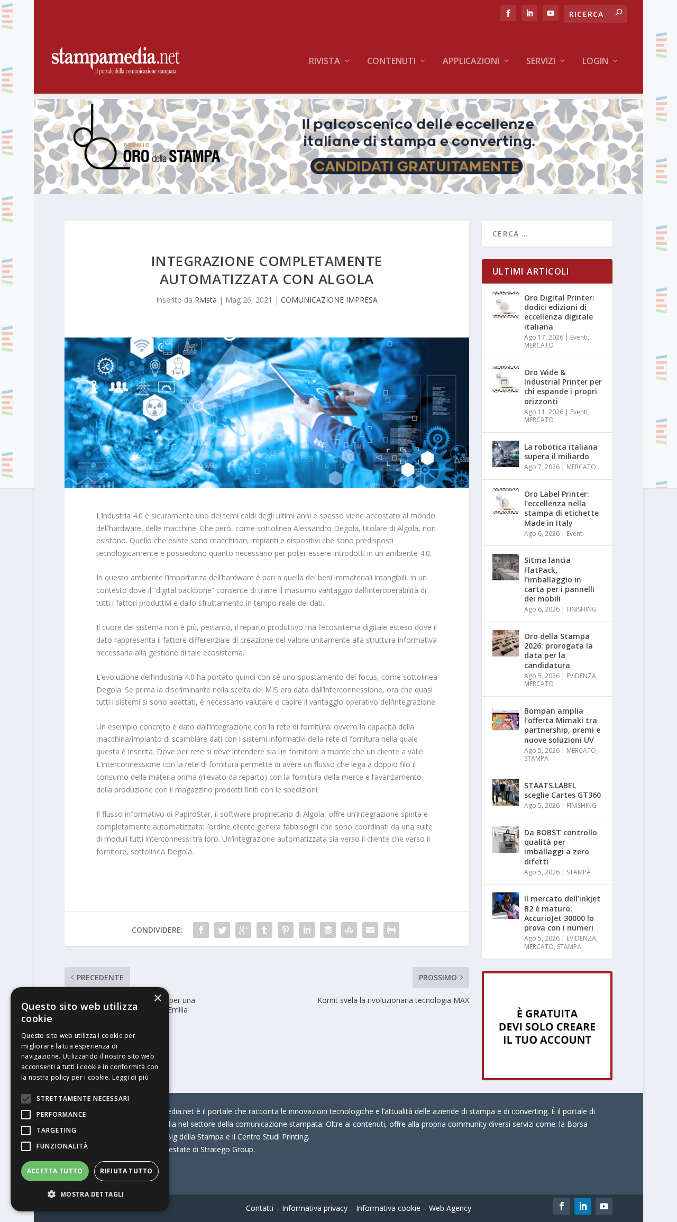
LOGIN (595, 62)
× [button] (157, 998)
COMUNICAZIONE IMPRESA (329, 300)
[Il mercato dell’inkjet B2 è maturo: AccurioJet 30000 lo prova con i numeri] (505, 905)
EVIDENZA (581, 675)
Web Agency (450, 1208)
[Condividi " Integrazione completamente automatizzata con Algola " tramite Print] (391, 930)
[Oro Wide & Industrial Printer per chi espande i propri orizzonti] (505, 379)
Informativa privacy (314, 1208)
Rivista (324, 62)
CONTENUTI (391, 62)
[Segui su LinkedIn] (582, 1206)
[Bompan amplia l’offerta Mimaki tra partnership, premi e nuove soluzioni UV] (505, 718)
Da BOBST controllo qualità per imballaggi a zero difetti (560, 847)
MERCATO (539, 345)
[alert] (90, 1099)
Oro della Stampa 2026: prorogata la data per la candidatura (558, 650)
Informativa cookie (388, 1208)
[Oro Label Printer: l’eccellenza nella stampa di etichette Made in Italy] (505, 501)
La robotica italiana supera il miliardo (561, 451)
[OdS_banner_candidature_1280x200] (338, 191)
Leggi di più (130, 1077)
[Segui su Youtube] (604, 1206)
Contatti (259, 1208)
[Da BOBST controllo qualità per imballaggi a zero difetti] (505, 839)
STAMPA (536, 758)
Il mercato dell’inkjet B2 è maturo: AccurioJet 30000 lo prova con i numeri (562, 913)
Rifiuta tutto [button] (126, 1170)
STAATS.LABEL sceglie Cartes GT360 (562, 790)
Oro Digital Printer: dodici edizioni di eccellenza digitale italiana (559, 312)
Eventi (579, 337)
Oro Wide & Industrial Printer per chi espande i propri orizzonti (563, 386)
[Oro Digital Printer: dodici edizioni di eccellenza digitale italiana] (505, 304)
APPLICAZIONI (471, 62)
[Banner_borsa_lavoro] (547, 1077)
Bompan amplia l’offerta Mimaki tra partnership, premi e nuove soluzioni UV (562, 725)
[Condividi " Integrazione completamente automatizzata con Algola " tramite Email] (370, 930)
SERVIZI (540, 62)
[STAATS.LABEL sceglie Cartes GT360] (505, 792)
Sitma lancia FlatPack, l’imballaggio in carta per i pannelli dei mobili (559, 579)
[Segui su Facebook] (561, 1206)
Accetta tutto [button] (55, 1170)
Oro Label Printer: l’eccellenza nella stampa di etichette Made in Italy (561, 508)
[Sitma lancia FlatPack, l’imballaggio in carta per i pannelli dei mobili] (505, 567)
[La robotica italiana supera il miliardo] (505, 454)
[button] (90, 1194)
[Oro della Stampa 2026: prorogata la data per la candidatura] (505, 643)
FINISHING (581, 609)
